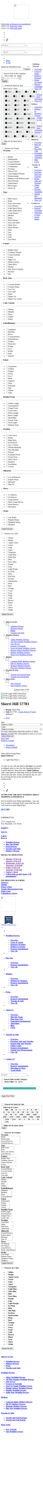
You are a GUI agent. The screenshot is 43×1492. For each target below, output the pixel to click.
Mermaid (11, 482)
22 (27, 105)
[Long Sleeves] (8, 1248)
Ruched (11, 272)
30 (9, 114)
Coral (10, 591)
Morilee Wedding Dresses (20, 652)
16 (27, 100)
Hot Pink (11, 576)
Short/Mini (12, 418)
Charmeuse (12, 366)
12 (9, 100)
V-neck (11, 467)
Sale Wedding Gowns (19, 686)
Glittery (11, 309)
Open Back (12, 264)
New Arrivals (16, 683)
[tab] (24, 627)
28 (27, 109)
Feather (11, 341)
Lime (10, 547)
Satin (10, 383)
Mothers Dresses (17, 628)
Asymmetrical (13, 406)
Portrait (11, 452)
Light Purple (13, 569)
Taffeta (10, 390)
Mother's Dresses (13, 851)
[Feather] (5, 1205)
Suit (9, 232)
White (10, 610)
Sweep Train (13, 420)
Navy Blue (12, 562)
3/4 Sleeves (12, 497)
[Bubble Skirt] (8, 1158)
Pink (10, 574)
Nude (10, 595)
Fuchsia (11, 579)
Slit (9, 274)
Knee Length (13, 415)
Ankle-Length (13, 403)
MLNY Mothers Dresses (20, 664)
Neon (10, 314)
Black (10, 603)
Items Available (11, 747)
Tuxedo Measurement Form (12, 889)
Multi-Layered (13, 262)
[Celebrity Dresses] (8, 1160)
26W (32, 123)
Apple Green (13, 543)
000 (9, 92)
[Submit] (26, 45)
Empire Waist (13, 480)
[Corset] (8, 1165)
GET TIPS (5, 809)
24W (21, 123)
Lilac (10, 567)
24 (9, 109)
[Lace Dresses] (7, 1154)
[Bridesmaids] (10, 1139)
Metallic (11, 312)
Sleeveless (12, 507)
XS (20, 132)
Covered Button (14, 284)
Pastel (10, 319)
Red (9, 586)
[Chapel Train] (6, 1216)
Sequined (11, 386)
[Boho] (7, 1150)
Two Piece (12, 239)
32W (32, 127)
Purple (10, 564)
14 (18, 100)
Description (10, 745)
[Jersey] (5, 1207)
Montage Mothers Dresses (20, 666)
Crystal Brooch (14, 337)
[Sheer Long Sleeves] (8, 1250)
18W (21, 118)
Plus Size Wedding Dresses (21, 668)
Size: (3, 722)
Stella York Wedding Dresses (21, 655)
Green (10, 545)
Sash (10, 353)
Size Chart (5, 738)
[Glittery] (4, 1180)
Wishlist (4, 885)
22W (10, 123)
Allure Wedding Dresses (20, 640)
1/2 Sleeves (12, 495)
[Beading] (6, 1193)
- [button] (7, 624)
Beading (11, 332)
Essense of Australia (18, 646)
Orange (11, 588)
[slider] (38, 1088)
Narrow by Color (11, 534)
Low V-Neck (13, 445)
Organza (11, 381)
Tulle (10, 393)
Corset (10, 257)
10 (33, 96)
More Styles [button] (6, 1425)
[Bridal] (10, 1137)
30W (21, 127)
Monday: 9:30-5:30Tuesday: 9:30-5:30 (13, 860)
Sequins (11, 356)
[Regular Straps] (7, 1257)
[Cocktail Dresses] (10, 1143)
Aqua (10, 550)
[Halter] (7, 1225)
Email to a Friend (7, 741)
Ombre (10, 317)
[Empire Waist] (7, 1235)
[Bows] (6, 1195)
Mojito (10, 540)
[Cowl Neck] (7, 1223)
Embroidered (13, 339)
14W (28, 114)
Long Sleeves (13, 500)
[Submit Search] (26, 52)
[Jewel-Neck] (7, 1229)
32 (18, 114)
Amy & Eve (15, 644)
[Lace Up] (7, 1173)
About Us (4, 883)
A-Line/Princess (14, 477)
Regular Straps (13, 520)
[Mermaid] (7, 1237)
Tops (10, 235)
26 (18, 109)
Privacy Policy (6, 887)
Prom (13, 631)
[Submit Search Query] (28, 1075)
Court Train (12, 411)
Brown (10, 600)
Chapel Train (13, 408)
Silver (10, 607)
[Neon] (4, 1184)
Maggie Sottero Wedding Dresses (23, 650)
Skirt (10, 230)
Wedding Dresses (17, 626)
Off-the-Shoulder (14, 447)
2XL (36, 136)
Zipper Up (12, 296)
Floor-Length (13, 413)
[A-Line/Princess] (7, 1233)
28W (10, 127)
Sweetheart (12, 464)
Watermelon (12, 581)
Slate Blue (12, 557)
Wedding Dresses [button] (13, 936)
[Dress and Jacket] (7, 1152)
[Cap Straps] (7, 1255)
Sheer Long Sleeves (15, 502)
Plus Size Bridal (12, 844)
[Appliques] (6, 1190)
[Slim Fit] (7, 1239)
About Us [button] (9, 1010)
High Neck (12, 440)
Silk (9, 388)
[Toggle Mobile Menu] (2, 927)
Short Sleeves (13, 504)
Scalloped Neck (14, 455)
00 (19, 92)
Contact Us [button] (10, 1059)
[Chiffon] (5, 1203)
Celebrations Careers (9, 893)
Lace (10, 349)
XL (25, 136)
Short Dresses (13, 227)
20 (18, 105)
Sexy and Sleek (14, 223)
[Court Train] (6, 1218)
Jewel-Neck (12, 443)
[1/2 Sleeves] (8, 1244)
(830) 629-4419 (16, 28)
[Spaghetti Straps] (7, 1259)
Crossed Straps (13, 287)
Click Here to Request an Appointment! (16, 24)
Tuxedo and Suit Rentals (20, 677)
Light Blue (12, 555)
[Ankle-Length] (6, 1212)
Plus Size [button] (9, 958)
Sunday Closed (12, 872)
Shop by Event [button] (7, 1357)
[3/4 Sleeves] (8, 1246)
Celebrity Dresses (14, 252)
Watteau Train (13, 425)
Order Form (6, 891)
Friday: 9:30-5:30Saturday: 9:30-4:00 (14, 869)
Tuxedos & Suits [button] (12, 1035)
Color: (3, 727)
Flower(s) (11, 344)
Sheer (10, 294)
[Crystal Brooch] (6, 1197)
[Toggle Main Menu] (2, 45)
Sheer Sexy (12, 225)
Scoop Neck (12, 457)
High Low (12, 260)
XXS (10, 132)
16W (10, 118)
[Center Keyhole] (8, 1163)
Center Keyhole (14, 255)
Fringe (10, 346)
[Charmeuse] (5, 1201)
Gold (10, 598)
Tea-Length (12, 423)
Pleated (11, 267)
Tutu (10, 237)
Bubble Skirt (13, 250)
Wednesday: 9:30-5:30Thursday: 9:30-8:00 (15, 864)
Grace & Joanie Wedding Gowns (23, 648)
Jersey (10, 374)
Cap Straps (12, 517)
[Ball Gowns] (7, 1148)
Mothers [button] (9, 974)
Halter (10, 438)
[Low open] (7, 1175)
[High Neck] (7, 1227)
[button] (36, 65)
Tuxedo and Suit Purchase (20, 675)
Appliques (12, 329)
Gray (10, 605)
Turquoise (12, 552)
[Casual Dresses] (10, 1141)
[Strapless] (7, 1261)
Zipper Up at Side (15, 299)
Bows (10, 334)
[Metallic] (4, 1182)
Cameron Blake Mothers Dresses (23, 661)
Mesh (10, 378)
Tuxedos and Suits (17, 633)
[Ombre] (4, 1186)
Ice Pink (11, 571)
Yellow (11, 538)
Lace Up (11, 289)
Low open (12, 292)
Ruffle (10, 351)
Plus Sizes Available (15, 269)
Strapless (11, 462)
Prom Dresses (11, 847)
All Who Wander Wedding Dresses (24, 642)
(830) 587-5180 (16, 26)
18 (9, 105)
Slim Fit (11, 484)
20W (32, 118)
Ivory (10, 593)
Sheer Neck (12, 459)
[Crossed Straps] (7, 1171)
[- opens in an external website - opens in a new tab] (21, 18)
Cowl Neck (12, 435)
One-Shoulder (13, 450)
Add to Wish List (7, 736)
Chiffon (11, 369)
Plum (10, 583)
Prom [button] (8, 992)
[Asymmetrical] (6, 1214)
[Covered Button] (7, 1169)
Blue (10, 559)
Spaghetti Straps (14, 522)
